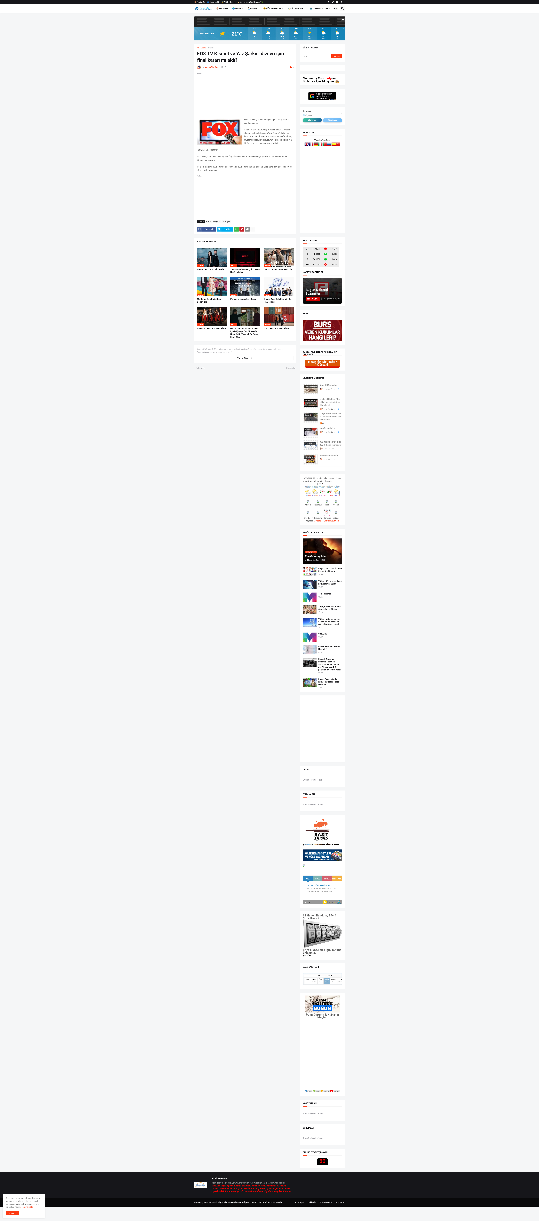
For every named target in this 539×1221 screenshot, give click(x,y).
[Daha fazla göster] (252, 229)
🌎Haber (236, 8)
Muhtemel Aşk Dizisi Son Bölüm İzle (209, 300)
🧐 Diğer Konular (272, 8)
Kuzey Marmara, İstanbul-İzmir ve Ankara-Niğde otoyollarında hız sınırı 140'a (330, 416)
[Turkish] (338, 144)
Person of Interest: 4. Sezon (243, 299)
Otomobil (308, 415)
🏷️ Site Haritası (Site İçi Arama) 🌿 (250, 2)
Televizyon (226, 222)
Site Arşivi (322, 634)
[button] (335, 8)
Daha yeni (200, 368)
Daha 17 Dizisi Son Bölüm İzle (278, 269)
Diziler (210, 48)
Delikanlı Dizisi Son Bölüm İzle (211, 328)
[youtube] (337, 2)
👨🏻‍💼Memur (252, 8)
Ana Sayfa (201, 48)
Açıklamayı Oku (26, 1207)
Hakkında (312, 1202)
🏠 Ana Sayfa (199, 2)
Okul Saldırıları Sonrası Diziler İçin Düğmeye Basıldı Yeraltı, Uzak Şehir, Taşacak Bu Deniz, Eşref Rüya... (244, 332)
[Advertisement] (245, 94)
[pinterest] (341, 2)
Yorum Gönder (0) (245, 358)
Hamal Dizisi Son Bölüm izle (210, 269)
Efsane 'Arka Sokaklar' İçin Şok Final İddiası (278, 300)
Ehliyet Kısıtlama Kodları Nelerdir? (329, 647)
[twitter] (333, 2)
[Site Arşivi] (310, 637)
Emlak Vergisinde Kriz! (327, 428)
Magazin (216, 222)
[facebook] (328, 2)
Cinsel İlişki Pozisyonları (328, 385)
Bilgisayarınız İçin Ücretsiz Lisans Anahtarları (330, 569)
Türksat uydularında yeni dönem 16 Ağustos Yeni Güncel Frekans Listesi (329, 622)
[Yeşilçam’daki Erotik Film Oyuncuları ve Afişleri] (310, 609)
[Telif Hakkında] (310, 597)
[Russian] (329, 144)
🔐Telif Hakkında (228, 2)
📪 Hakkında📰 (213, 2)
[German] (315, 144)
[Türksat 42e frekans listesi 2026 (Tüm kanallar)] (310, 584)
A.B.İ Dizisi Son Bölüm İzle (276, 328)
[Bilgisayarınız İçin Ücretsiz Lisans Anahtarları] (310, 571)
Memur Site (210, 1202)
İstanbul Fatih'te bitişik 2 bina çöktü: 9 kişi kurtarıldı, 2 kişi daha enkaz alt (330, 401)
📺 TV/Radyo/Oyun (319, 8)
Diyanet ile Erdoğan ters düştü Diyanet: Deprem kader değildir (331, 443)
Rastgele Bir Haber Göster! (322, 363)
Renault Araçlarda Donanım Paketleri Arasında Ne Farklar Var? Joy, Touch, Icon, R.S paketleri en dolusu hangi (329, 664)
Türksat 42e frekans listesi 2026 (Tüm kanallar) (330, 582)
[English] (306, 144)
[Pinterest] (241, 229)
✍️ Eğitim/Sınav (295, 8)
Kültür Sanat (309, 457)
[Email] (247, 229)
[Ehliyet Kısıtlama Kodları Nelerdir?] (310, 649)
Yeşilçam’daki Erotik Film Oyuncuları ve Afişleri (329, 607)
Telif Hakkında (324, 594)
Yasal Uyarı (340, 1202)
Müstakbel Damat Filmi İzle (329, 455)
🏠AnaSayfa (222, 8)
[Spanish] (333, 144)
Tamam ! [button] (12, 1213)
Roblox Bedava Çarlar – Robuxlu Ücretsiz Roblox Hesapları (329, 682)
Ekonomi (308, 429)
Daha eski (290, 368)
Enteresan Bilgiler (311, 387)
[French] (311, 144)
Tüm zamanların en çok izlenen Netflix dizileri (245, 271)
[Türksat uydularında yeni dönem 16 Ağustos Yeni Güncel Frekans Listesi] (310, 622)
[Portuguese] (324, 144)
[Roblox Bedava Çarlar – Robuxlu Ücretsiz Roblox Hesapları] (310, 682)
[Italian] (320, 144)
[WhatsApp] (236, 229)
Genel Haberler (310, 400)
